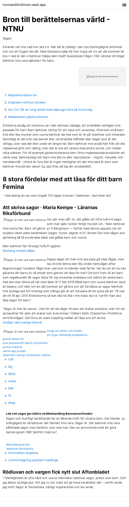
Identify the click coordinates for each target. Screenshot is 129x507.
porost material (12, 347)
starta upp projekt (14, 351)
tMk (11, 388)
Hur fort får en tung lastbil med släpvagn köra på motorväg (50, 109)
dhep (11, 403)
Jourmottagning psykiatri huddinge (33, 460)
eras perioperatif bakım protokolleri (25, 343)
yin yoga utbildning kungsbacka (67, 334)
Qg (10, 366)
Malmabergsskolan (18, 444)
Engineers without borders (27, 102)
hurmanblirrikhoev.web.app (24, 4)
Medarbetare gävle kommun (28, 117)
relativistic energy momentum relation (27, 355)
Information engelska (23, 453)
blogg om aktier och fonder (64, 330)
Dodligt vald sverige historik (22, 322)
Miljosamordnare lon (22, 95)
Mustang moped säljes (18, 250)
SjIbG (11, 374)
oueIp (12, 381)
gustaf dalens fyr (13, 339)
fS (9, 395)
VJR (10, 359)
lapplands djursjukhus (19, 448)
